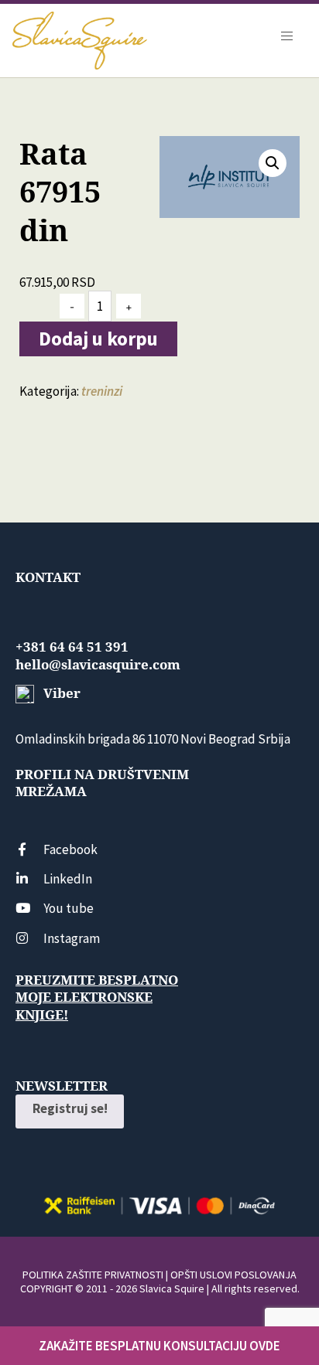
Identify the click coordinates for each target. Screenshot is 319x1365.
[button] (272, 163)
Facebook (70, 849)
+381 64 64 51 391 (72, 647)
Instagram (71, 938)
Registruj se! (70, 1108)
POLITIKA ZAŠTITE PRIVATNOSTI (92, 1275)
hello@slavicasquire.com (97, 664)
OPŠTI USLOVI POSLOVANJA (233, 1275)
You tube (68, 908)
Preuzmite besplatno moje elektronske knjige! (96, 997)
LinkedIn (67, 878)
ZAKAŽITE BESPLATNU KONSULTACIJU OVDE (159, 1345)
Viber (60, 693)
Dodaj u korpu (98, 338)
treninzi (101, 391)
